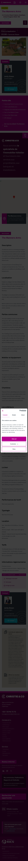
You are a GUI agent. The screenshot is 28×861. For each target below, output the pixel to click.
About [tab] (23, 415)
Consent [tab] (5, 415)
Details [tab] (14, 415)
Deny (14, 449)
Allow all (14, 439)
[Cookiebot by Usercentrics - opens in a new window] (19, 411)
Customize (13, 444)
